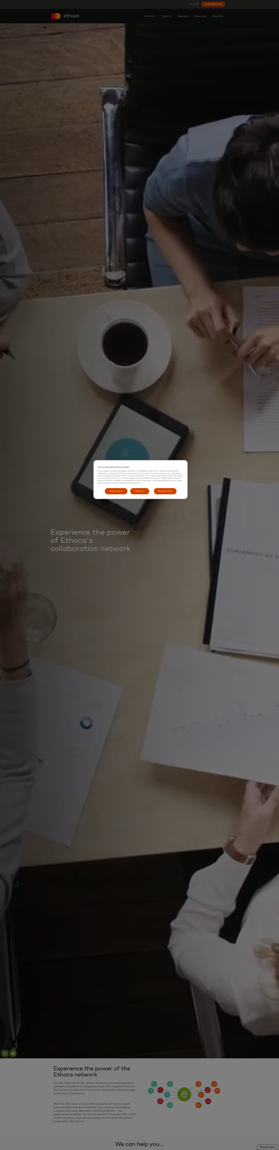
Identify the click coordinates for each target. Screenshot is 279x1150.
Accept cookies (116, 491)
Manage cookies (165, 491)
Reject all (140, 491)
